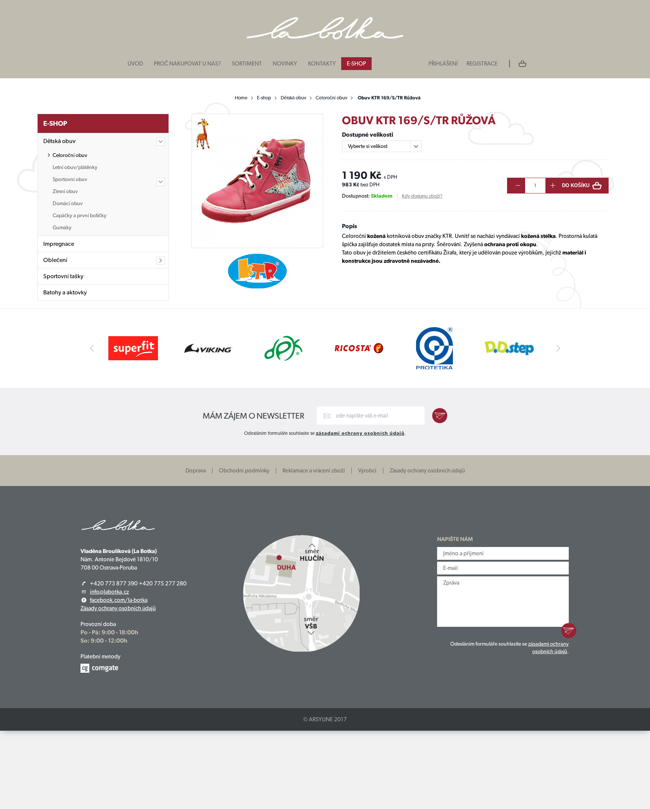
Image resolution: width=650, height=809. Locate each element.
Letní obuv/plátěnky (75, 167)
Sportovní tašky (63, 276)
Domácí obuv (68, 203)
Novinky (285, 63)
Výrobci (367, 470)
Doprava (195, 470)
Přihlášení (443, 63)
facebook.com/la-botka (118, 600)
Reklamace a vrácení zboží (313, 470)
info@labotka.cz (109, 591)
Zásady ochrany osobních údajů (427, 470)
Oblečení (55, 260)
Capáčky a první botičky (79, 215)
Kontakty (322, 63)
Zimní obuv (65, 191)
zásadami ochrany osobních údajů (360, 433)
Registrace (482, 63)
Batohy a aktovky (65, 292)
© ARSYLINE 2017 (325, 719)
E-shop (356, 63)
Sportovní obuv (70, 179)
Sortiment (247, 63)
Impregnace (58, 243)
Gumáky (62, 227)
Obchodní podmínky (244, 470)
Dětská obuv (293, 98)
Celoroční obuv (331, 98)
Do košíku (575, 185)
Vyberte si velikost (367, 146)
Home (241, 98)
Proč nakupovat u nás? (187, 63)
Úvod (135, 63)
